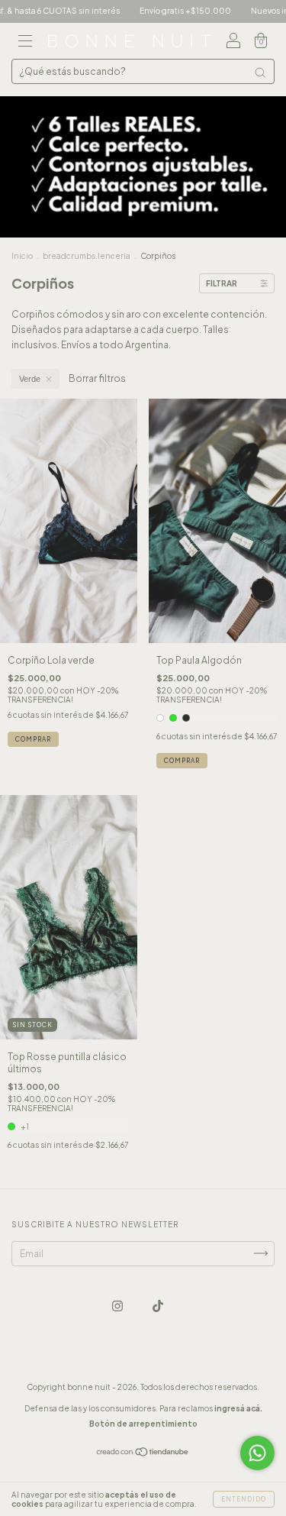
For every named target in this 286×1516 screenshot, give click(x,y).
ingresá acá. (238, 1408)
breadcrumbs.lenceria (86, 255)
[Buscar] (260, 73)
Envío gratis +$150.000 (168, 10)
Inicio (22, 255)
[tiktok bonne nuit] (158, 1305)
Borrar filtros (97, 378)
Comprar (33, 739)
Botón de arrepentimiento (143, 1423)
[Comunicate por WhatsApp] (257, 1453)
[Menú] (25, 43)
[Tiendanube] (143, 1453)
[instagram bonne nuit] (118, 1305)
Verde (29, 378)
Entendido (243, 1499)
